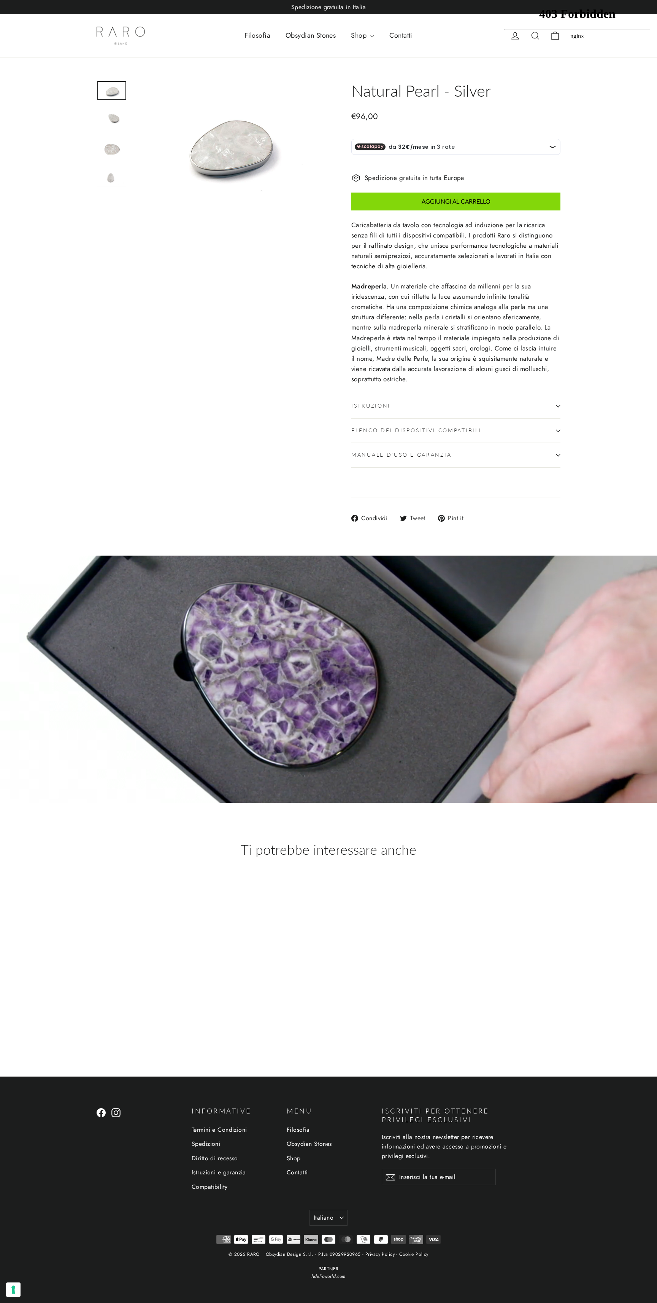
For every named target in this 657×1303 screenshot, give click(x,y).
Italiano (323, 1217)
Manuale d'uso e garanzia (401, 455)
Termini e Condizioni (219, 1129)
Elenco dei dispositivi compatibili (416, 430)
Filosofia (257, 35)
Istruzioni (370, 406)
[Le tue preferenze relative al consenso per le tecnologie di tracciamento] (13, 1289)
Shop (359, 35)
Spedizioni (206, 1143)
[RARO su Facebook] (101, 1112)
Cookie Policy (413, 1254)
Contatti (400, 35)
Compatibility (210, 1186)
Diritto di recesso (215, 1158)
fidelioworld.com (328, 1276)
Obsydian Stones (311, 35)
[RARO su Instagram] (116, 1112)
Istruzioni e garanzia (219, 1172)
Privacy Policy (380, 1254)
